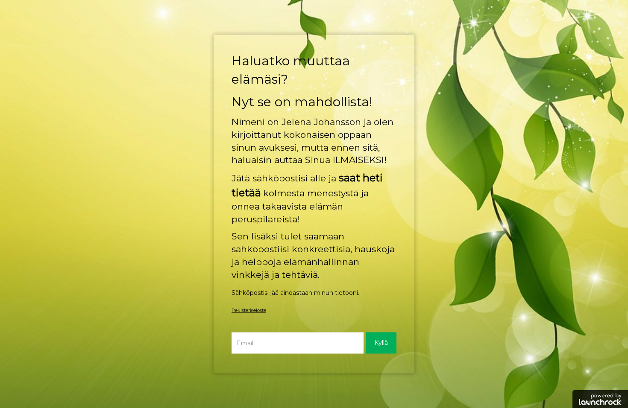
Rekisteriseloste (249, 310)
